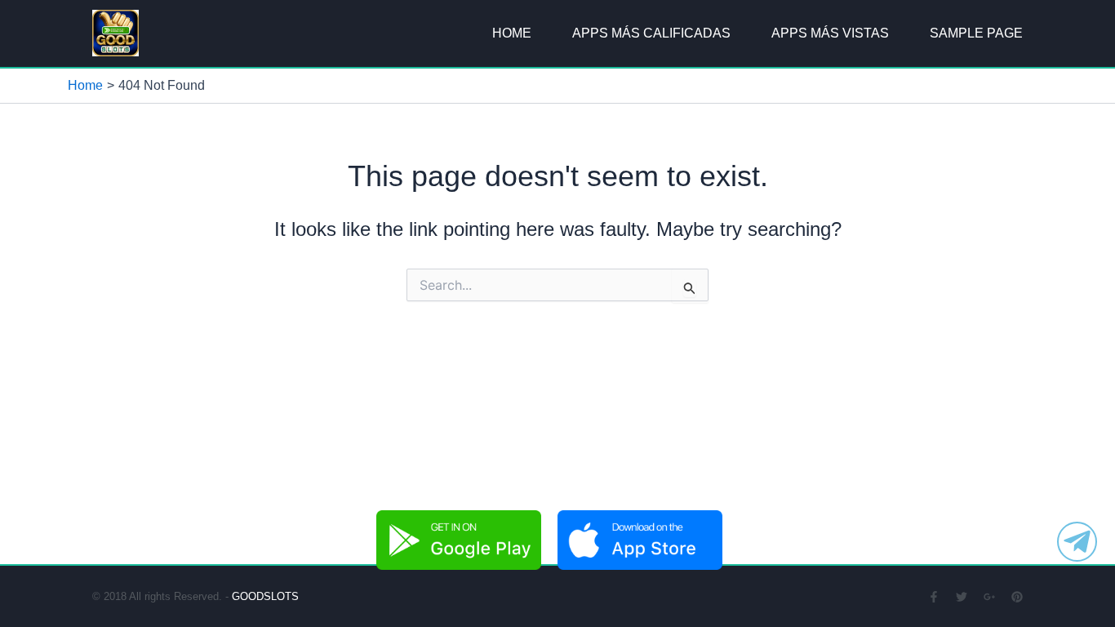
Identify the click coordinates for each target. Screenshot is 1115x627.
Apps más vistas (830, 33)
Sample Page (976, 33)
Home (511, 33)
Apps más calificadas (651, 33)
